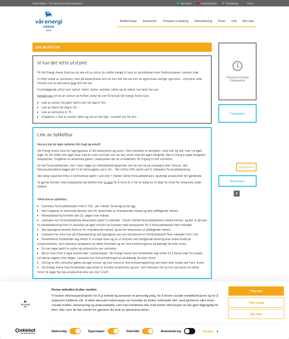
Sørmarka (186, 3)
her (133, 206)
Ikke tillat (256, 314)
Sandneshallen (209, 3)
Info (234, 21)
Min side (248, 21)
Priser (221, 21)
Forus (250, 3)
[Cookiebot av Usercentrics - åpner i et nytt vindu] (25, 331)
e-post (108, 182)
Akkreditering (203, 21)
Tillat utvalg (256, 302)
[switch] (113, 331)
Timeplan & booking (175, 21)
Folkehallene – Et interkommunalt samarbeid (57, 3)
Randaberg (232, 3)
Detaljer (207, 331)
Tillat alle (256, 291)
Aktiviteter (150, 21)
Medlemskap (128, 21)
